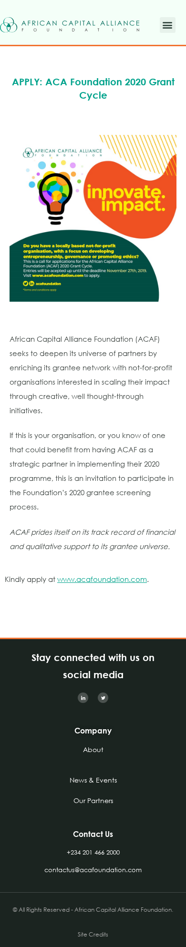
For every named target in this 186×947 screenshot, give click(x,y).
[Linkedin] (83, 697)
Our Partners (93, 800)
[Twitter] (103, 697)
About (93, 749)
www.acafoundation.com (102, 579)
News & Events (93, 780)
